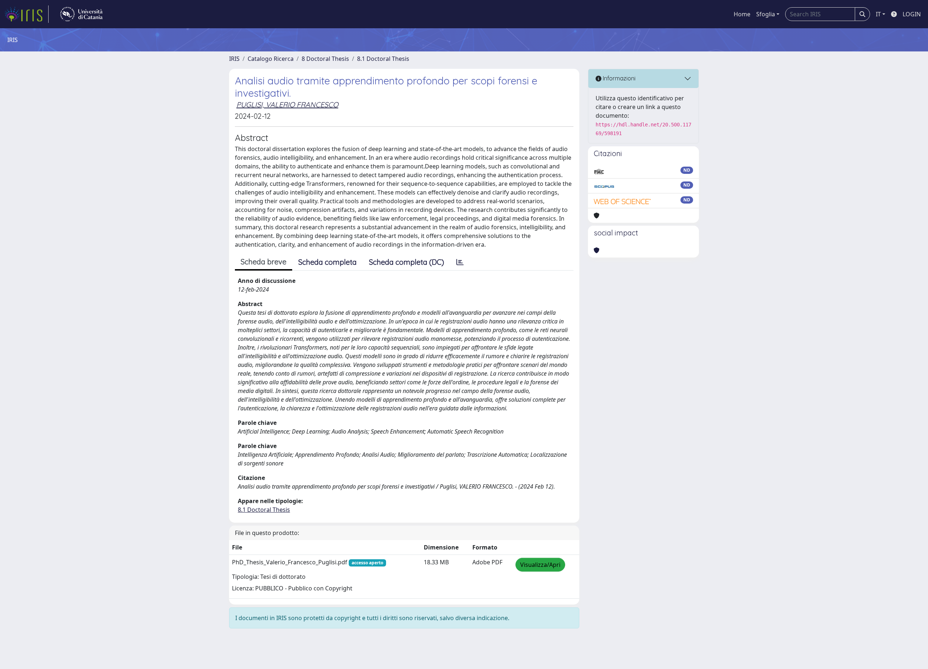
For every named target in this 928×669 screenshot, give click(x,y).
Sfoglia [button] (765, 14)
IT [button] (878, 14)
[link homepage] (26, 14)
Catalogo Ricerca (271, 59)
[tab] (460, 262)
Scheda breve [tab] (263, 261)
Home (742, 14)
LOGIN (912, 14)
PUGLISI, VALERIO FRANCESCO (287, 104)
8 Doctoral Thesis (325, 59)
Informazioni (618, 78)
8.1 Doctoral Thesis (383, 59)
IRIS (234, 59)
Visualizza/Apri (540, 565)
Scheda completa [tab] (327, 262)
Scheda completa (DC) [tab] (406, 262)
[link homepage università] (81, 14)
